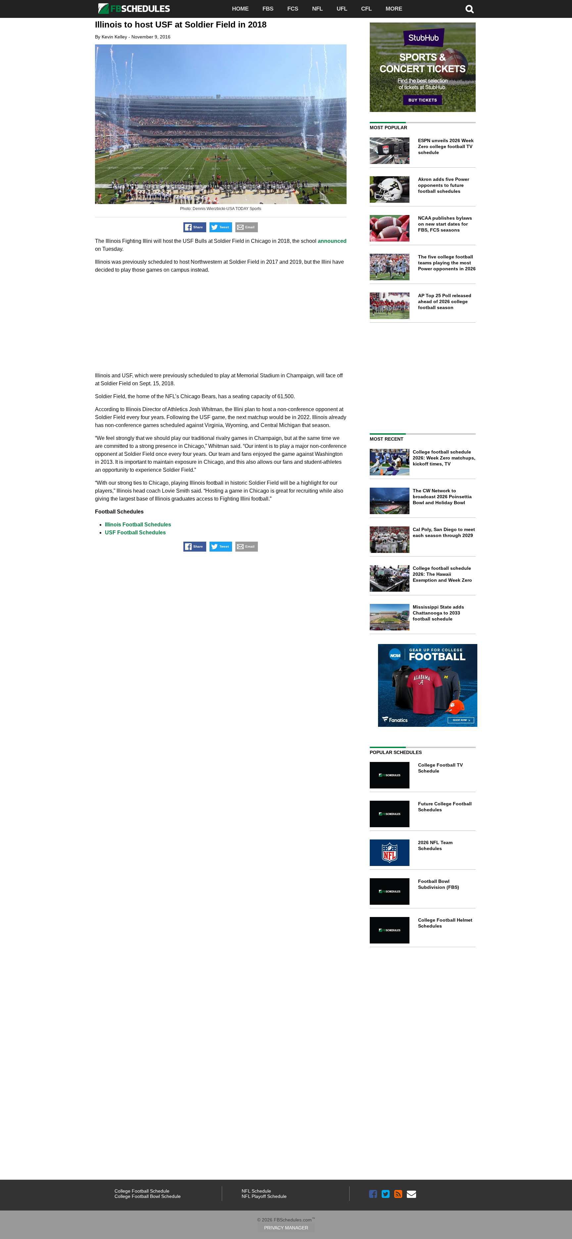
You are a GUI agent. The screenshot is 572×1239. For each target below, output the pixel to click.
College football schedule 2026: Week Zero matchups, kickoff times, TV (444, 457)
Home (240, 9)
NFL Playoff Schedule (264, 1196)
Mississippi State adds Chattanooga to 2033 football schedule (438, 612)
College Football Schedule (142, 1191)
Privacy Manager (286, 1227)
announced (332, 241)
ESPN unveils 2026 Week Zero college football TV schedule (446, 146)
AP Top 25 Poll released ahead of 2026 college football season (444, 301)
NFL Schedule (256, 1191)
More (394, 9)
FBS (267, 9)
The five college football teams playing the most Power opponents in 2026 (447, 262)
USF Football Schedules (135, 532)
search (469, 9)
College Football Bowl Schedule (148, 1196)
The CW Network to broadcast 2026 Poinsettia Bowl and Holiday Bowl (442, 496)
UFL (342, 9)
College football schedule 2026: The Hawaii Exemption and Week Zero (442, 574)
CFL (366, 9)
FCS (292, 9)
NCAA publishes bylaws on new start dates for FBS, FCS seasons (445, 224)
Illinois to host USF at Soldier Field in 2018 (180, 24)
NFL (317, 9)
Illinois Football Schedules (138, 524)
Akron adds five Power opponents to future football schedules (443, 185)
